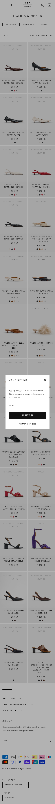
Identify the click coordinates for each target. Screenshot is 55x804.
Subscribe (27, 415)
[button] (45, 380)
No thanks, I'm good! (27, 424)
